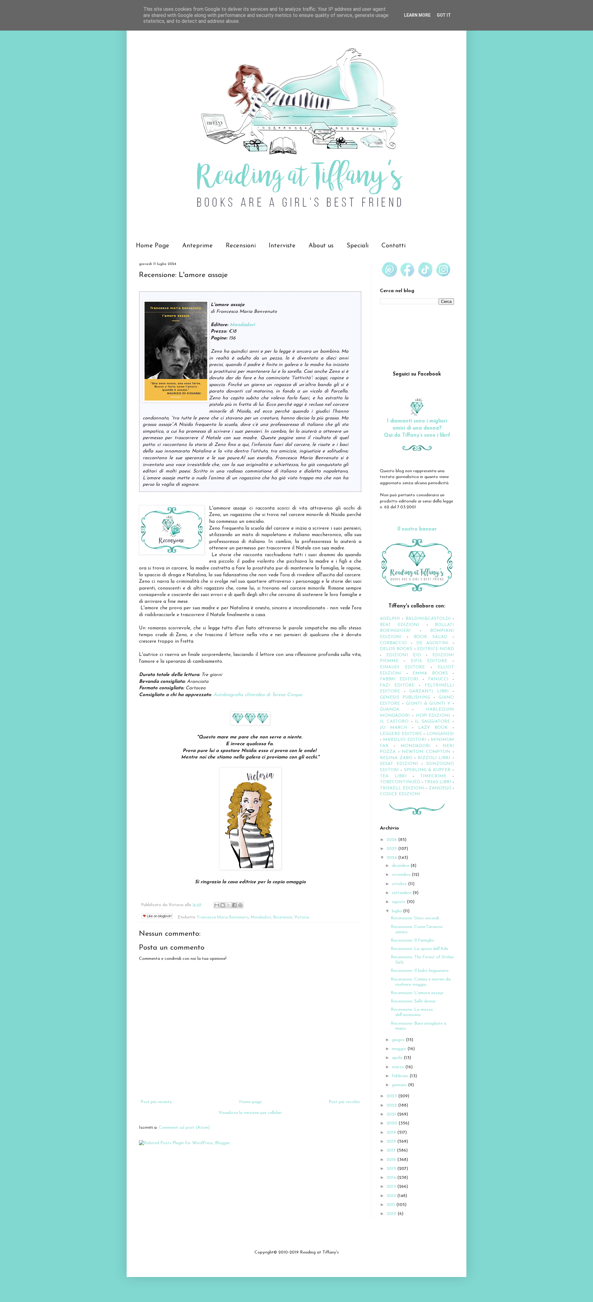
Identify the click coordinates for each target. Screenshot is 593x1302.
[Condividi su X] (228, 905)
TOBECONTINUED (400, 782)
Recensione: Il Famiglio (412, 940)
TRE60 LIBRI (437, 782)
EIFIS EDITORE (429, 661)
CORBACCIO (393, 643)
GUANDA (389, 709)
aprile (398, 1058)
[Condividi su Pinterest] (240, 905)
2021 (392, 1114)
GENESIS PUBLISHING (405, 697)
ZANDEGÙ (440, 788)
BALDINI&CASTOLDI (428, 618)
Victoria (301, 917)
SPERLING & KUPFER (427, 770)
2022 (392, 1105)
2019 (392, 1132)
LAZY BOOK (433, 727)
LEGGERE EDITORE (401, 734)
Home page (250, 1102)
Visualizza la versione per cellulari (250, 1113)
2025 (392, 848)
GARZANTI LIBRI (429, 691)
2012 (392, 1196)
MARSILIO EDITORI (404, 739)
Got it (444, 15)
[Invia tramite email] (217, 905)
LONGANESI (440, 734)
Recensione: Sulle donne (413, 1001)
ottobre (400, 884)
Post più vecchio (344, 1102)
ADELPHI (390, 618)
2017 (392, 1150)
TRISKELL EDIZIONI (403, 788)
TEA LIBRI (393, 776)
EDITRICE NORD (435, 649)
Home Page (152, 246)
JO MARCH (396, 727)
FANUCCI (438, 679)
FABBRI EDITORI (399, 679)
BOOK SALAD (430, 637)
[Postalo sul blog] (223, 905)
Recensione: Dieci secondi (415, 918)
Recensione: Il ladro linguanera (419, 970)
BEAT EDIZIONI (399, 625)
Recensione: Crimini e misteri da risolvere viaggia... (421, 982)
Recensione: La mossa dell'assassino (412, 1012)
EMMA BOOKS (430, 673)
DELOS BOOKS (396, 649)
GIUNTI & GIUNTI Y (428, 703)
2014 (392, 1177)
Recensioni (241, 246)
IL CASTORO (394, 721)
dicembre (401, 865)
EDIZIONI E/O (403, 655)
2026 (392, 840)
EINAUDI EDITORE (402, 667)
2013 (392, 1186)
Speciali (357, 246)
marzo (398, 1067)
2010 (392, 1214)
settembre (402, 893)
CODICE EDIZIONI (400, 794)
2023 (392, 1096)
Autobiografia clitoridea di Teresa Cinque (257, 694)
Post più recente (156, 1102)
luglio (397, 911)
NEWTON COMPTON (427, 752)
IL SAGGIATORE (432, 721)
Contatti (393, 246)
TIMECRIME (433, 776)
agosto (399, 902)
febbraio (401, 1076)
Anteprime (197, 246)
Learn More (417, 15)
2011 (391, 1205)
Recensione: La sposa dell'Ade (419, 949)
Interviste (282, 246)
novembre (402, 874)
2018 (392, 1141)
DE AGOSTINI (432, 643)
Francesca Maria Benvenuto (223, 917)
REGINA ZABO (396, 758)
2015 (392, 1168)
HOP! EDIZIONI (433, 715)
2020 (392, 1123)
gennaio (400, 1085)
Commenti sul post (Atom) (184, 1127)
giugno (399, 1040)
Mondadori (242, 324)
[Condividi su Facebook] (234, 905)
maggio (399, 1049)
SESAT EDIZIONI (399, 764)
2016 (392, 1159)
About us (321, 246)
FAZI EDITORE (397, 685)
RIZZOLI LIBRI (434, 758)
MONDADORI (416, 746)
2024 (392, 857)
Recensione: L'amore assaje (417, 993)
